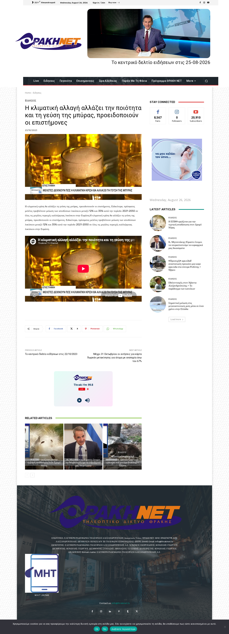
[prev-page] (27, 475)
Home (28, 92)
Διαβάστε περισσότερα (123, 629)
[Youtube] (208, 3)
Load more (175, 319)
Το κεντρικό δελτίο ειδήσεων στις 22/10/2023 (51, 354)
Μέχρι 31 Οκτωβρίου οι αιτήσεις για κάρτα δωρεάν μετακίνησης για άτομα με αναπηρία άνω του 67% (114, 358)
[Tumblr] (128, 611)
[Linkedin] (110, 611)
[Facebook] (200, 3)
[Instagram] (204, 3)
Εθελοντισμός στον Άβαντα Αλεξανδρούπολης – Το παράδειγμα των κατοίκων (182, 285)
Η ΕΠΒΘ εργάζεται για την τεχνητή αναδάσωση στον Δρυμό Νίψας (44, 462)
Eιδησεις (37, 92)
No (104, 629)
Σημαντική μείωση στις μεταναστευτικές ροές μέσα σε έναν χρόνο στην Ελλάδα (186, 306)
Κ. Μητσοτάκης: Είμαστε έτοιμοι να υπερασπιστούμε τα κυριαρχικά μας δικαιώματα (83, 462)
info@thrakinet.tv (121, 603)
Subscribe (196, 110)
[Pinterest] (119, 611)
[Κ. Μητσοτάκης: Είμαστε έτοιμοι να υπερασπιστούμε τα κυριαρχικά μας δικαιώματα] (83, 447)
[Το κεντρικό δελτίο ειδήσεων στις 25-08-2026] (148, 33)
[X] (136, 611)
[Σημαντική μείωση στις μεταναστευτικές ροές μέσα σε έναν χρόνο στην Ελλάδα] (158, 304)
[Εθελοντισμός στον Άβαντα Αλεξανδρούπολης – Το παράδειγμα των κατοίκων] (158, 284)
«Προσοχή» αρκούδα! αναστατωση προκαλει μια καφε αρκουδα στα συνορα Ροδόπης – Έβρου (122, 461)
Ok (96, 629)
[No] (224, 626)
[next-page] (32, 475)
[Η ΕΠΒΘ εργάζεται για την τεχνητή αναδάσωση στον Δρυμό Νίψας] (44, 447)
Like (158, 110)
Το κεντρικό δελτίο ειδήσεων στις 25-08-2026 (160, 62)
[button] (206, 81)
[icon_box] (114, 3)
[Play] (79, 400)
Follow (177, 110)
